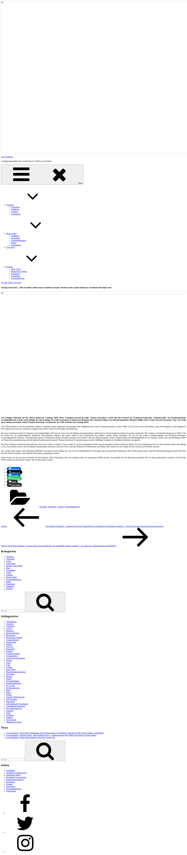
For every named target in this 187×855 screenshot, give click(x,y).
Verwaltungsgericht (14, 708)
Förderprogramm (13, 654)
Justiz (8, 663)
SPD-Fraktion (11, 699)
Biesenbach (10, 635)
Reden (13, 243)
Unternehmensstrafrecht (15, 706)
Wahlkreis (15, 209)
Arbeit (8, 561)
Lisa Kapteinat (7, 157)
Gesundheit (10, 570)
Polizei (9, 679)
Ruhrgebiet (10, 584)
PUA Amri (10, 686)
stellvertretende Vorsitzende (17, 704)
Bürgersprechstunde (14, 638)
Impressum (10, 782)
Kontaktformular (18, 278)
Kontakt (9, 267)
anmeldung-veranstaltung (16, 777)
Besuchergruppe (12, 633)
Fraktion (9, 651)
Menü (80, 183)
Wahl (8, 713)
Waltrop (9, 718)
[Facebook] (25, 813)
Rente (8, 692)
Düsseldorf (15, 238)
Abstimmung (11, 622)
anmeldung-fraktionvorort (16, 773)
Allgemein (15, 207)
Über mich (10, 247)
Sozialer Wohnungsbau (15, 697)
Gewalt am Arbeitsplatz (15, 658)
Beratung (9, 631)
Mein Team (15, 269)
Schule (9, 695)
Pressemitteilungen (18, 240)
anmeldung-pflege (13, 775)
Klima (8, 573)
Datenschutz (11, 642)
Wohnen (9, 589)
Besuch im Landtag (19, 271)
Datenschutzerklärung (15, 780)
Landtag (14, 212)
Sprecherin (10, 702)
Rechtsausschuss (12, 688)
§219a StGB (11, 720)
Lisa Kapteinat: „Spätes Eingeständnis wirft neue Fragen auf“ (30, 737)
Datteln (9, 644)
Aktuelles (10, 205)
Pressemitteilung (12, 681)
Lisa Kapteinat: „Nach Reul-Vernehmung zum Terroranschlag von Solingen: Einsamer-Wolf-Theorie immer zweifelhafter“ (55, 733)
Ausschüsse (16, 214)
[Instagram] (25, 852)
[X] (25, 832)
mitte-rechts (10, 670)
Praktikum (15, 274)
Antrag (9, 628)
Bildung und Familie (14, 566)
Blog (8, 568)
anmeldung (10, 770)
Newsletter (10, 674)
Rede (8, 690)
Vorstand (9, 711)
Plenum (9, 676)
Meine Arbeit (11, 234)
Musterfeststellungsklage (16, 672)
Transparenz (16, 245)
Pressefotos (15, 276)
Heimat (9, 660)
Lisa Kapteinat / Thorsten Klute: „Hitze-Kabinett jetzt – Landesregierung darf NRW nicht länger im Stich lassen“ (51, 735)
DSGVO (9, 647)
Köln (8, 665)
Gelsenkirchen (12, 656)
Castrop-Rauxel (12, 640)
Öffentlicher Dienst (13, 722)
